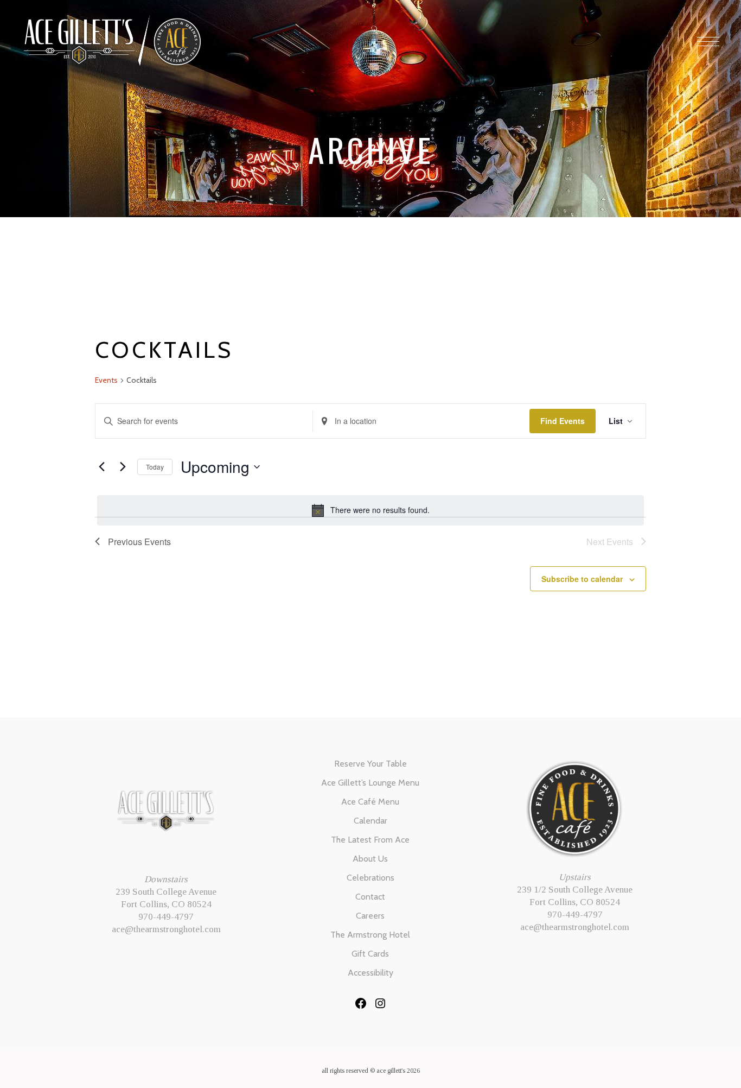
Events (106, 380)
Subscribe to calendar (582, 578)
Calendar (370, 820)
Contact (370, 896)
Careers (370, 915)
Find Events (562, 420)
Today (155, 466)
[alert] (370, 510)
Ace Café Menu (370, 801)
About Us (370, 858)
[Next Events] (122, 466)
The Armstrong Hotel (370, 934)
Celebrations (370, 877)
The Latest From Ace (370, 839)
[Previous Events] (101, 466)
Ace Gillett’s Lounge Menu (370, 782)
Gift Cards (370, 953)
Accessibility (370, 972)
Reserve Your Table (370, 763)
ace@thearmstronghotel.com (166, 929)
